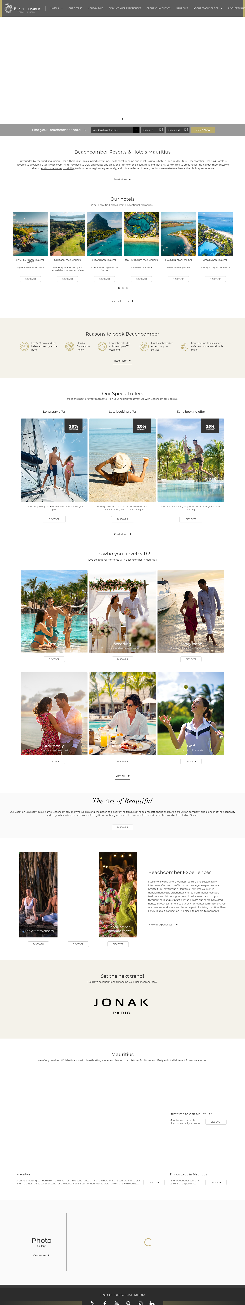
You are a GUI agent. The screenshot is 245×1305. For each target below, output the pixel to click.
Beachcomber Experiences (125, 8)
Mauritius (182, 8)
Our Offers (75, 8)
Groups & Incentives (158, 8)
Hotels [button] (54, 8)
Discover (122, 111)
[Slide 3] (125, 119)
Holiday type (95, 8)
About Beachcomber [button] (206, 8)
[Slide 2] (122, 119)
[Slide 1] (120, 119)
